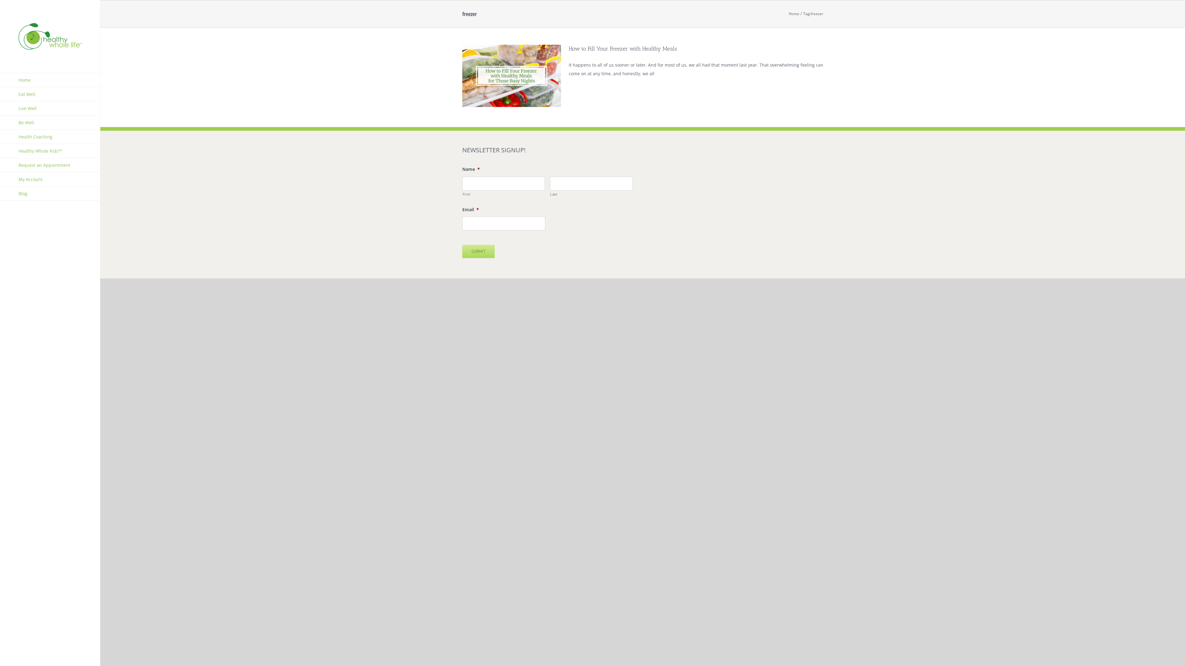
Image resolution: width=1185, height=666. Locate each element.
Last (554, 194)
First (467, 194)
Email (470, 209)
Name (471, 169)
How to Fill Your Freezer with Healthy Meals (623, 48)
